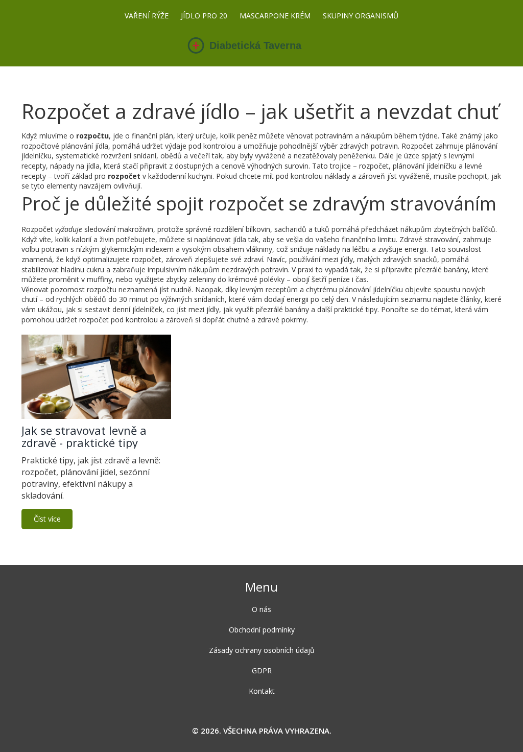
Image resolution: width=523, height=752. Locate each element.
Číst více (47, 519)
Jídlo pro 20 (204, 15)
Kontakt (262, 691)
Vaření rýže (147, 15)
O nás (261, 609)
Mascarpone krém (275, 15)
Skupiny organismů (360, 15)
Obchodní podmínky (262, 630)
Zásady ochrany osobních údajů (262, 650)
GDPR (262, 670)
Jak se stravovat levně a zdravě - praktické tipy (84, 436)
